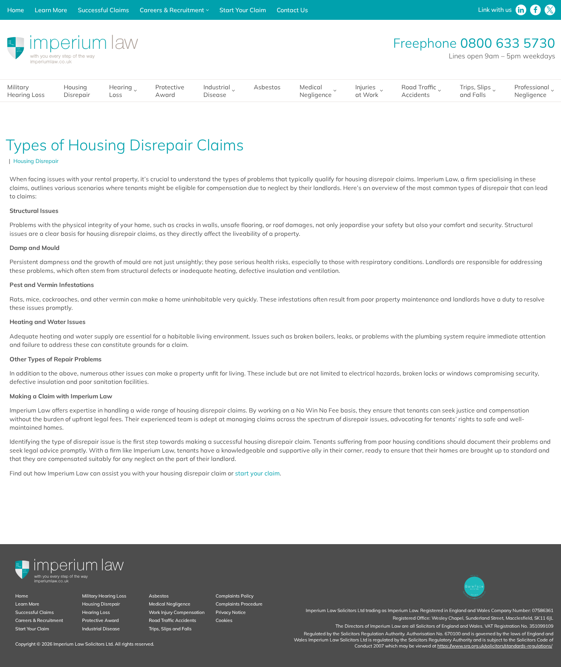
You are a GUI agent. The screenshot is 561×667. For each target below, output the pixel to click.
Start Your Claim (242, 10)
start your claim (257, 473)
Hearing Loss (96, 612)
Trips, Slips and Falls (170, 629)
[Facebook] (535, 10)
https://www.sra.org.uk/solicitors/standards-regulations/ (494, 646)
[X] (550, 10)
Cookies (224, 620)
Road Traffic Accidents (172, 620)
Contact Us (292, 10)
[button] (207, 10)
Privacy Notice (231, 612)
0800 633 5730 (507, 43)
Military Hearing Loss (26, 90)
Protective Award (169, 90)
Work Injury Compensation (177, 612)
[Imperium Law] (72, 49)
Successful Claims (103, 10)
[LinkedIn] (521, 10)
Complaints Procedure (239, 604)
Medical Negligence (169, 604)
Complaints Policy (234, 596)
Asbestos (267, 87)
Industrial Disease (101, 629)
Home (15, 10)
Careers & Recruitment (39, 620)
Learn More (51, 10)
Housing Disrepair (77, 90)
